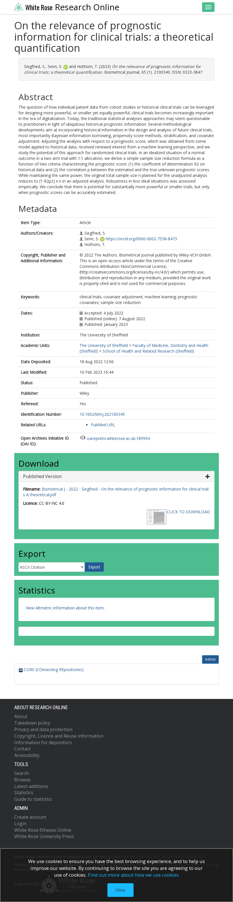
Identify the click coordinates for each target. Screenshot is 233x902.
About (20, 716)
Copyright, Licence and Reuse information (58, 736)
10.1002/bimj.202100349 (102, 414)
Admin (210, 659)
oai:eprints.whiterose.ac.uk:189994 (118, 438)
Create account (30, 817)
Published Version (42, 476)
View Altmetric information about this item (65, 608)
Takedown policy (32, 723)
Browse (22, 780)
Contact (22, 749)
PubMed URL (103, 424)
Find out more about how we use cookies (133, 875)
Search (21, 773)
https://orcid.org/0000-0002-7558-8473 (141, 238)
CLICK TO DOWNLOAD (188, 511)
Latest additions (31, 786)
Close (120, 890)
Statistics (23, 792)
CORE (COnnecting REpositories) (53, 669)
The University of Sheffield (104, 345)
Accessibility (26, 755)
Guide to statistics (33, 799)
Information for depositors (43, 742)
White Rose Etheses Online (42, 830)
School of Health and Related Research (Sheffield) (148, 351)
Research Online (72, 7)
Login (20, 823)
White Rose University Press (44, 836)
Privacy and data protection (43, 729)
